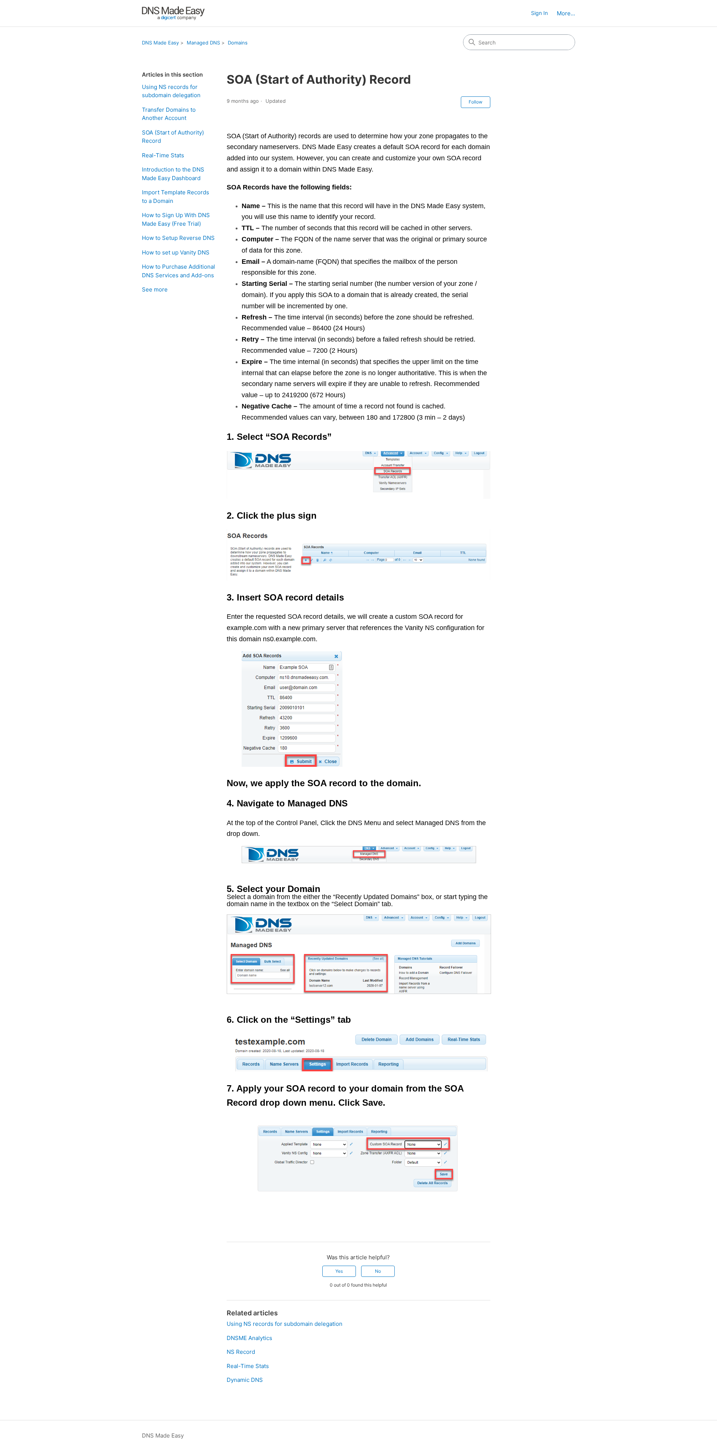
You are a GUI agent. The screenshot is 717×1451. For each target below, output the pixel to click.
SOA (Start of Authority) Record (173, 137)
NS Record (241, 1351)
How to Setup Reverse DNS (178, 237)
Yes (339, 1271)
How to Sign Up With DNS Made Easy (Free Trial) (176, 219)
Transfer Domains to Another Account (169, 114)
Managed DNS (203, 43)
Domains (238, 43)
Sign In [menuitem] (539, 13)
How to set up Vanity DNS (175, 252)
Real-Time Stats (163, 155)
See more (155, 289)
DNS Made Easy (160, 43)
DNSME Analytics (249, 1338)
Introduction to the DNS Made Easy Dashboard (173, 174)
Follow (475, 102)
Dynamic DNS (245, 1379)
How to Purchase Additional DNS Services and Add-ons (178, 271)
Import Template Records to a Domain (175, 196)
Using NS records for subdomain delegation (171, 91)
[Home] (173, 13)
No (378, 1271)
